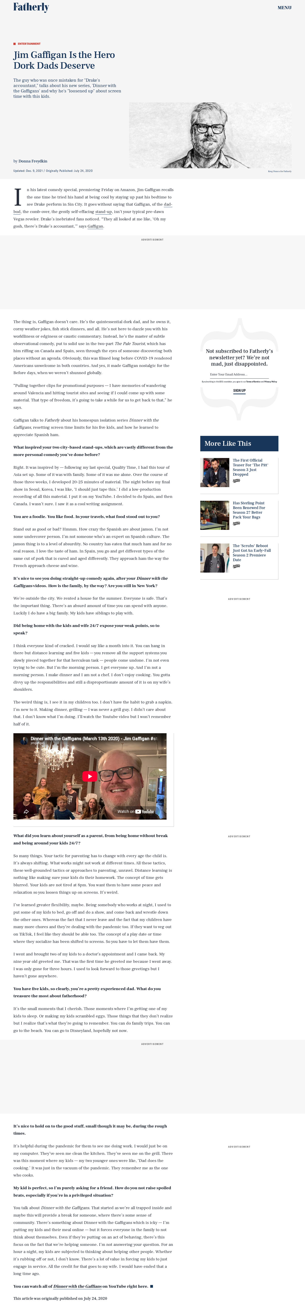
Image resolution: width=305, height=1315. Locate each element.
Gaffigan (95, 226)
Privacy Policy (270, 381)
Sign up (239, 390)
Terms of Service (253, 381)
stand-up (103, 211)
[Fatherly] (31, 8)
